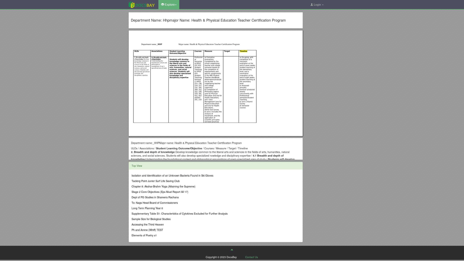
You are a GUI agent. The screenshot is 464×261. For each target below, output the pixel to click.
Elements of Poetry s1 (144, 235)
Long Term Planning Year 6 (147, 208)
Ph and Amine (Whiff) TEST (147, 230)
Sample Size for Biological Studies (151, 219)
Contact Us (251, 257)
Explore (169, 4)
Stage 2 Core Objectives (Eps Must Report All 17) (160, 192)
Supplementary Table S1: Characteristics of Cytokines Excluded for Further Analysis (180, 213)
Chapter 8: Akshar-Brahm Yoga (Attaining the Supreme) (163, 186)
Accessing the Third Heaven (148, 224)
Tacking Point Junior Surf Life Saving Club (156, 181)
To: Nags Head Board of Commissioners (155, 202)
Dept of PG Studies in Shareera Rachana (155, 197)
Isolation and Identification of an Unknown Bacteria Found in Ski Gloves (172, 175)
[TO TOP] (232, 250)
